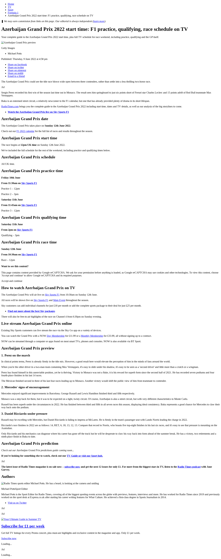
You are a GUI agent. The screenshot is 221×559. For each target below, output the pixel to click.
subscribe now (72, 466)
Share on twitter (16, 67)
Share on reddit (15, 73)
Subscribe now (9, 538)
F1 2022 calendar (25, 131)
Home (11, 4)
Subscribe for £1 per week (22, 526)
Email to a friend (16, 76)
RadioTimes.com (10, 106)
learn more (99, 21)
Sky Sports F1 (29, 183)
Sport (10, 9)
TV (9, 6)
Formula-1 (13, 12)
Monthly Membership (92, 335)
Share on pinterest (17, 70)
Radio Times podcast (189, 466)
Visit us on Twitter (17, 502)
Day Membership (56, 335)
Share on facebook (17, 64)
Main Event (59, 300)
